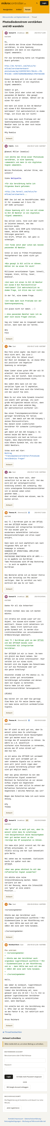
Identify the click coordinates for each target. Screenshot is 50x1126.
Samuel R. (12, 33)
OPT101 (39, 522)
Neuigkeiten (8, 9)
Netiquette (16, 178)
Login (44, 3)
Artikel (19, 9)
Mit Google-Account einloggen (17, 1087)
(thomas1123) (22, 512)
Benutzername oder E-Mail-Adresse (17, 1055)
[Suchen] (37, 3)
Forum (27, 9)
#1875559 (42, 904)
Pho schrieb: (11, 950)
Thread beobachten (13, 1032)
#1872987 (42, 346)
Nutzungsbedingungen (12, 1121)
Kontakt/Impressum (15, 1118)
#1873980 (8, 600)
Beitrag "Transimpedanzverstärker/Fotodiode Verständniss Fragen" (23, 456)
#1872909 (8, 37)
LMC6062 (8, 693)
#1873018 (42, 472)
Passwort (7, 1065)
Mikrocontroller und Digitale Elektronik (16, 17)
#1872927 (42, 146)
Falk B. (11, 146)
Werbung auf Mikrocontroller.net (34, 1121)
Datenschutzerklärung (33, 1118)
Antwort (9, 138)
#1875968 (42, 945)
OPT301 (16, 524)
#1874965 (8, 724)
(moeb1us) (20, 33)
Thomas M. (13, 512)
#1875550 (8, 824)
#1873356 (8, 516)
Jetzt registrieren (13, 1108)
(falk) (16, 146)
